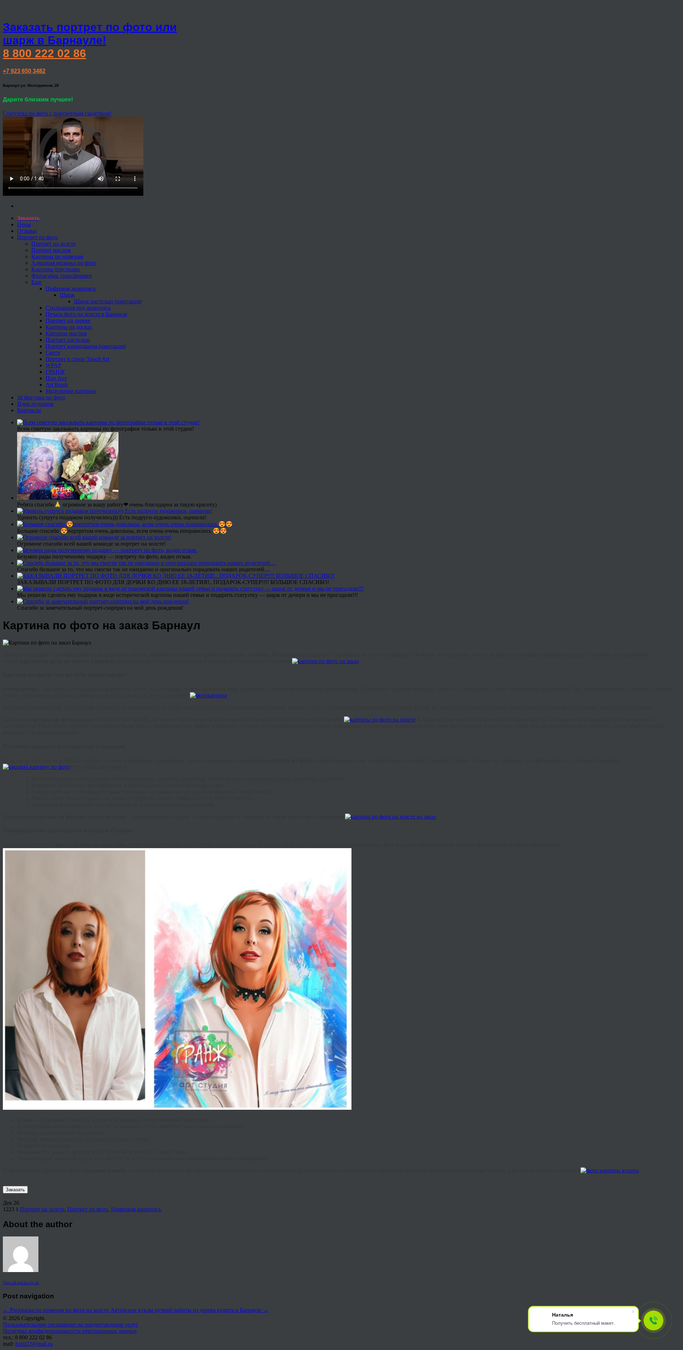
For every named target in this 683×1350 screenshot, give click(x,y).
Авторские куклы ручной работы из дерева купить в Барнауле (189, 1310)
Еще (36, 282)
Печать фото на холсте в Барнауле (86, 314)
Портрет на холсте (53, 244)
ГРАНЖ (55, 372)
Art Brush (57, 385)
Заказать (15, 1189)
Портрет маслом (51, 250)
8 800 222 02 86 (44, 53)
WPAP (53, 365)
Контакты (29, 410)
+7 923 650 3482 (24, 71)
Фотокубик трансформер (61, 276)
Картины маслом (66, 333)
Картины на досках (69, 327)
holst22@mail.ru (34, 1344)
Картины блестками (55, 269)
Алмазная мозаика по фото (63, 263)
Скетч (53, 353)
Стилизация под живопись (78, 308)
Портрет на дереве (68, 320)
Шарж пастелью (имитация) (108, 301)
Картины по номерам (57, 256)
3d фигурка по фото (41, 397)
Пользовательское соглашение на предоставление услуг (70, 1325)
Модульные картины (71, 391)
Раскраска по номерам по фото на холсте (56, 1310)
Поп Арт (56, 378)
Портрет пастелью (68, 340)
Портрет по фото (37, 237)
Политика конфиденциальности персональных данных (70, 1331)
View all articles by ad (21, 1283)
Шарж (67, 295)
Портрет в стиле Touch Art (77, 359)
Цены (24, 224)
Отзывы (27, 231)
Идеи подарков (35, 404)
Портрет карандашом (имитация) (86, 346)
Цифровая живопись (71, 288)
